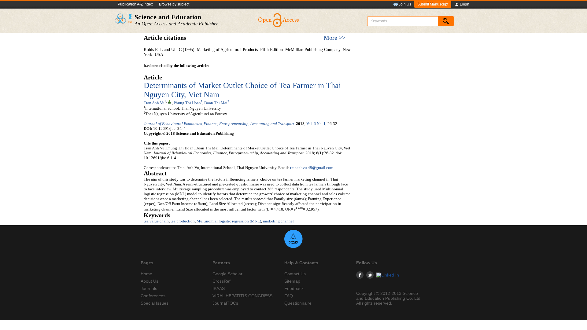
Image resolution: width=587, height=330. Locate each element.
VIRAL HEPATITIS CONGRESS (242, 295)
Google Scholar (227, 273)
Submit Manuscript (432, 4)
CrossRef (221, 281)
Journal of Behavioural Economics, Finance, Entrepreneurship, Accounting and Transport (219, 123)
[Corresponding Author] (169, 101)
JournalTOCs (225, 303)
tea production (183, 221)
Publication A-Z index (135, 4)
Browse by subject (174, 4)
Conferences (153, 295)
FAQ (288, 295)
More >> (334, 38)
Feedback (294, 288)
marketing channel (278, 221)
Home (146, 273)
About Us (149, 281)
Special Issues (154, 303)
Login (464, 4)
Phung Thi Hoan (187, 103)
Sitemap (292, 281)
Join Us (405, 4)
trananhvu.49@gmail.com (311, 167)
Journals (149, 288)
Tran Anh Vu (154, 103)
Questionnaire (298, 303)
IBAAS (218, 288)
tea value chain (156, 221)
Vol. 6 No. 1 (316, 123)
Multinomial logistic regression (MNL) (229, 221)
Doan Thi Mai (215, 103)
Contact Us (295, 273)
